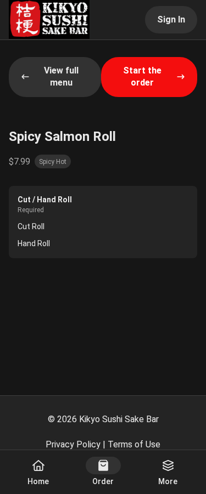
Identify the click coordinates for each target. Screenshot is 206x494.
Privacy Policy (73, 444)
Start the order (142, 76)
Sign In (171, 19)
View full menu (61, 76)
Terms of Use (134, 444)
